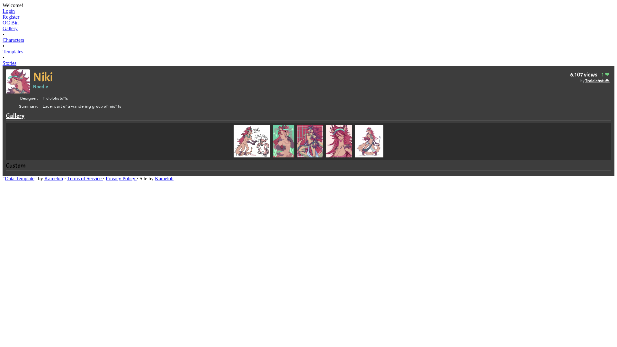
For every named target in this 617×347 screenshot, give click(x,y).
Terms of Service (85, 178)
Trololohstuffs (597, 81)
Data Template (19, 178)
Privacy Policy (121, 178)
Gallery (15, 116)
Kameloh (53, 178)
